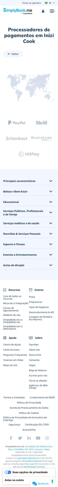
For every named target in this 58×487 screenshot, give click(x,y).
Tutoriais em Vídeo (13, 359)
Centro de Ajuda (12, 344)
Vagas (32, 365)
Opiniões (34, 344)
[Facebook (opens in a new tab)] (11, 438)
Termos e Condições (14, 397)
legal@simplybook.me (35, 461)
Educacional (11, 202)
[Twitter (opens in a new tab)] (20, 438)
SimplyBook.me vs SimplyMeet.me (13, 321)
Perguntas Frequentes (15, 354)
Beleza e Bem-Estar (15, 191)
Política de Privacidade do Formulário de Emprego (25, 418)
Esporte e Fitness (14, 244)
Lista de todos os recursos (12, 297)
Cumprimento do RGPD (42, 397)
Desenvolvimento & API (41, 312)
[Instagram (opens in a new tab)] (47, 438)
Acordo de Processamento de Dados (29, 407)
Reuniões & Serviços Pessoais (21, 234)
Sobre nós (34, 349)
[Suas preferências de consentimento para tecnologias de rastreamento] (52, 481)
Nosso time (35, 354)
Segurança (14, 424)
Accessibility (29, 429)
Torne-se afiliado (38, 380)
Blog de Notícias (38, 370)
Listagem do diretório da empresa (40, 318)
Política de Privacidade (29, 402)
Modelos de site (11, 314)
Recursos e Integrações (16, 303)
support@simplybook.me (27, 458)
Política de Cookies (29, 412)
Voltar (15, 53)
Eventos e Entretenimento (20, 254)
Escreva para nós (38, 375)
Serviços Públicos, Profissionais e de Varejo (23, 212)
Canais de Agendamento (11, 309)
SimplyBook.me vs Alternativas (13, 327)
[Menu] (52, 11)
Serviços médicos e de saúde (21, 223)
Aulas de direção (13, 265)
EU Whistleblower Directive (32, 466)
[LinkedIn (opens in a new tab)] (29, 438)
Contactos (34, 359)
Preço (32, 296)
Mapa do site (10, 365)
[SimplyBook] (17, 11)
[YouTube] (38, 438)
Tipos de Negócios (39, 307)
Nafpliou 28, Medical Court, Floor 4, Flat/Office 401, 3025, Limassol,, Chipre (30, 448)
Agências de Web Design (38, 386)
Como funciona (11, 349)
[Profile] (43, 11)
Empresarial (35, 301)
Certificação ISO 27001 (37, 424)
